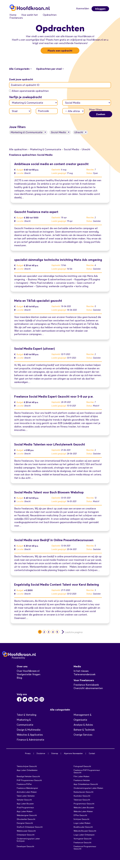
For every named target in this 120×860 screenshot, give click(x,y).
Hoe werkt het (29, 14)
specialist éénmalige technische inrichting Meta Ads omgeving (58, 260)
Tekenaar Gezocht (82, 800)
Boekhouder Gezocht (83, 827)
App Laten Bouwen (25, 803)
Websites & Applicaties (30, 734)
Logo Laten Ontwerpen (84, 835)
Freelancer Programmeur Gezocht (85, 847)
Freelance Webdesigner (27, 788)
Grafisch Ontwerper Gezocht (29, 827)
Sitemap (54, 753)
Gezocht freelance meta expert (36, 212)
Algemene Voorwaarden (73, 753)
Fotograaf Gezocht (82, 766)
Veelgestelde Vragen (28, 674)
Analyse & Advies (83, 724)
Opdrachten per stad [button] (49, 68)
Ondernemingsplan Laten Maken (88, 788)
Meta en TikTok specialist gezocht (38, 301)
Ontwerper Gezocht (25, 835)
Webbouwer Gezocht (26, 831)
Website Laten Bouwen (84, 807)
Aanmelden (82, 8)
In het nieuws (81, 670)
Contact (92, 753)
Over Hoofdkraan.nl (28, 670)
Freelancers (16, 17)
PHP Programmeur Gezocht (29, 780)
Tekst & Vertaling (26, 714)
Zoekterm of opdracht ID (25, 85)
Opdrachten (50, 14)
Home (13, 14)
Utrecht (80, 132)
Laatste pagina (73, 632)
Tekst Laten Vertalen (26, 796)
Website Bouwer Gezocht (85, 831)
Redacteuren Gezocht (83, 792)
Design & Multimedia (28, 729)
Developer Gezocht (25, 846)
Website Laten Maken (83, 811)
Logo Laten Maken (82, 823)
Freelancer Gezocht (82, 842)
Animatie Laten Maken (27, 792)
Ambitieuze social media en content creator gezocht (51, 164)
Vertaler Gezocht (24, 800)
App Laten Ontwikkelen (27, 770)
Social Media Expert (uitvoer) (34, 348)
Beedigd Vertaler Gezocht (28, 776)
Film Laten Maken (81, 776)
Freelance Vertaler (82, 780)
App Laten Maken (24, 811)
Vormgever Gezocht (82, 838)
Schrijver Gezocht (81, 819)
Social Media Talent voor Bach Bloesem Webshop (49, 492)
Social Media (60, 132)
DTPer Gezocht (80, 815)
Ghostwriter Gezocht (26, 819)
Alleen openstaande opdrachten (30, 90)
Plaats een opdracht (60, 50)
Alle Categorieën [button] (19, 68)
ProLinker (31, 657)
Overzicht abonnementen (88, 688)
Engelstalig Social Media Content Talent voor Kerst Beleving (56, 584)
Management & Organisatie (82, 717)
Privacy (28, 753)
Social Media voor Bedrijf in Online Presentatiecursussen (53, 540)
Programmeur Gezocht (84, 803)
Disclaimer (41, 753)
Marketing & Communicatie (28, 132)
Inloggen (100, 8)
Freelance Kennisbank (86, 684)
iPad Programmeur (25, 807)
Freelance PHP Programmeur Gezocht (87, 771)
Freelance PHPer (24, 784)
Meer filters (95, 109)
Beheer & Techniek (84, 729)
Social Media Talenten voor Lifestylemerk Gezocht (49, 444)
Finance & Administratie (30, 739)
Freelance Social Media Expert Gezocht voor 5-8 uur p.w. (53, 396)
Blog (19, 677)
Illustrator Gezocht (82, 796)
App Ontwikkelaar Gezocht (86, 784)
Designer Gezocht (25, 823)
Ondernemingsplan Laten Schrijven (28, 839)
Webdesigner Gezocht (27, 815)
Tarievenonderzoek (84, 674)
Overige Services (83, 734)
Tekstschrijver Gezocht (27, 766)
